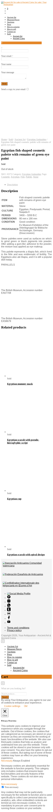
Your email (7, 56)
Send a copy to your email (13, 89)
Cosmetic (5, 177)
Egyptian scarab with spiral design (26, 554)
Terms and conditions (18, 627)
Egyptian (15, 177)
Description (12, 184)
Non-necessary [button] (9, 784)
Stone (35, 177)
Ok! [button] (26, 706)
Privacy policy (14, 630)
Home (4, 139)
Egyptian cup (14, 498)
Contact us (11, 31)
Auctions (10, 22)
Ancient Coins (19, 38)
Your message (7, 72)
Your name (6, 64)
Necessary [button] (7, 760)
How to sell (11, 29)
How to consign (13, 27)
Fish (23, 177)
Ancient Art (11, 17)
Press (9, 24)
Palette (29, 177)
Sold (9, 34)
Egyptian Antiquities (36, 139)
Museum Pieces (13, 20)
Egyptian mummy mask (20, 383)
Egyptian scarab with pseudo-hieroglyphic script (23, 441)
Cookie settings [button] (12, 706)
